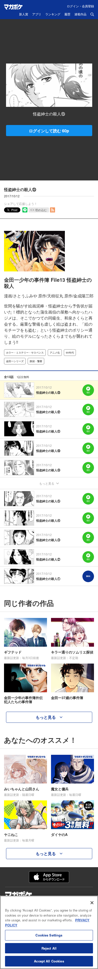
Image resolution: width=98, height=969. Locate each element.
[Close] (91, 902)
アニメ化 (55, 352)
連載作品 (80, 14)
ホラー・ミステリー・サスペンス (25, 352)
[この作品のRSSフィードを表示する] (52, 209)
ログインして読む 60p (49, 131)
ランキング (52, 14)
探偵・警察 (36, 361)
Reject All (49, 948)
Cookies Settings (48, 935)
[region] (49, 932)
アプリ (36, 14)
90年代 (70, 352)
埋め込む (41, 210)
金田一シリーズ (15, 361)
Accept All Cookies (49, 961)
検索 (92, 14)
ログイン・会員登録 (80, 6)
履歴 (67, 14)
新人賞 (23, 14)
